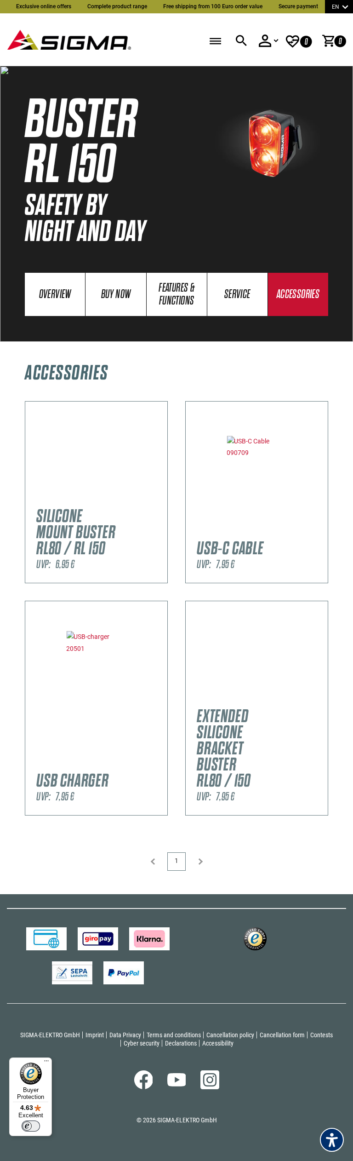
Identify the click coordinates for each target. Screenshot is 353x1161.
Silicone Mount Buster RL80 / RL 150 (76, 532)
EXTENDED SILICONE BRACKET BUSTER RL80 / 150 (224, 748)
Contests (321, 1035)
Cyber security (141, 1043)
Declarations (181, 1043)
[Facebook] (143, 1087)
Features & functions (176, 294)
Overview (55, 294)
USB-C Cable (230, 548)
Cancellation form (282, 1035)
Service (237, 294)
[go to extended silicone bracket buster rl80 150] (257, 660)
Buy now (116, 294)
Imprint (94, 1035)
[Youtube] (176, 1084)
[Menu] (46, 1063)
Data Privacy (125, 1035)
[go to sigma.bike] (69, 37)
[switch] (31, 1126)
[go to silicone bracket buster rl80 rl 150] (96, 461)
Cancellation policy (230, 1035)
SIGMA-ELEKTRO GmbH (50, 1035)
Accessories (298, 294)
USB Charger (72, 781)
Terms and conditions (174, 1035)
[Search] (241, 40)
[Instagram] (209, 1087)
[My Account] (268, 40)
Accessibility (217, 1043)
